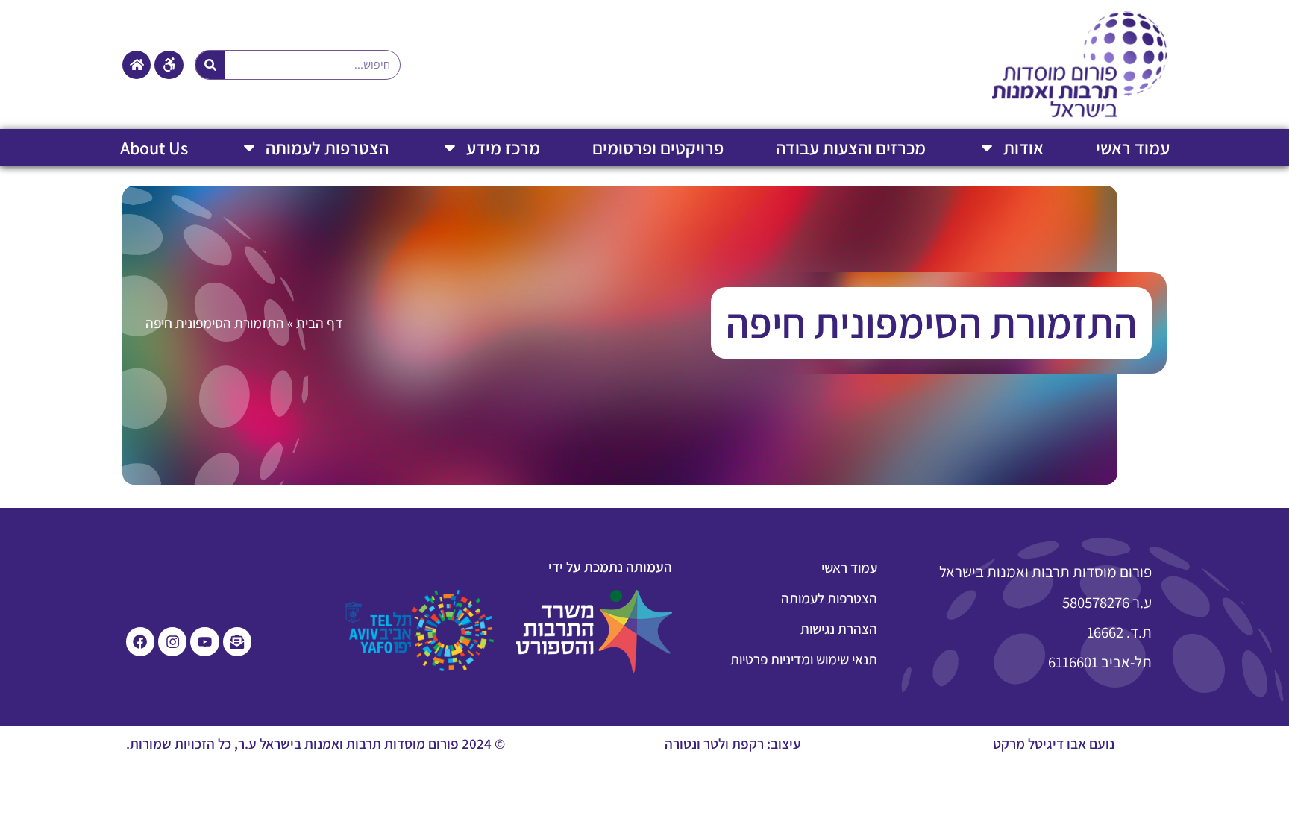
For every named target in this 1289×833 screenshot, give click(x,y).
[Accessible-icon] (168, 65)
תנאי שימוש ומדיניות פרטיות (803, 659)
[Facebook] (140, 641)
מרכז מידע (503, 148)
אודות (1023, 148)
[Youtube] (204, 641)
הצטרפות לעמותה (327, 148)
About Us (154, 148)
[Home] (136, 65)
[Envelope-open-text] (237, 641)
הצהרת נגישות (838, 628)
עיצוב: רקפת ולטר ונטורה (733, 743)
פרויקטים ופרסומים (658, 148)
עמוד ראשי (1133, 148)
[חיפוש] (210, 65)
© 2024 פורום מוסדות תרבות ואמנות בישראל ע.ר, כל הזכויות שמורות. (315, 743)
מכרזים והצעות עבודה (851, 148)
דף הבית (319, 323)
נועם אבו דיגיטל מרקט (1053, 743)
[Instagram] (172, 641)
